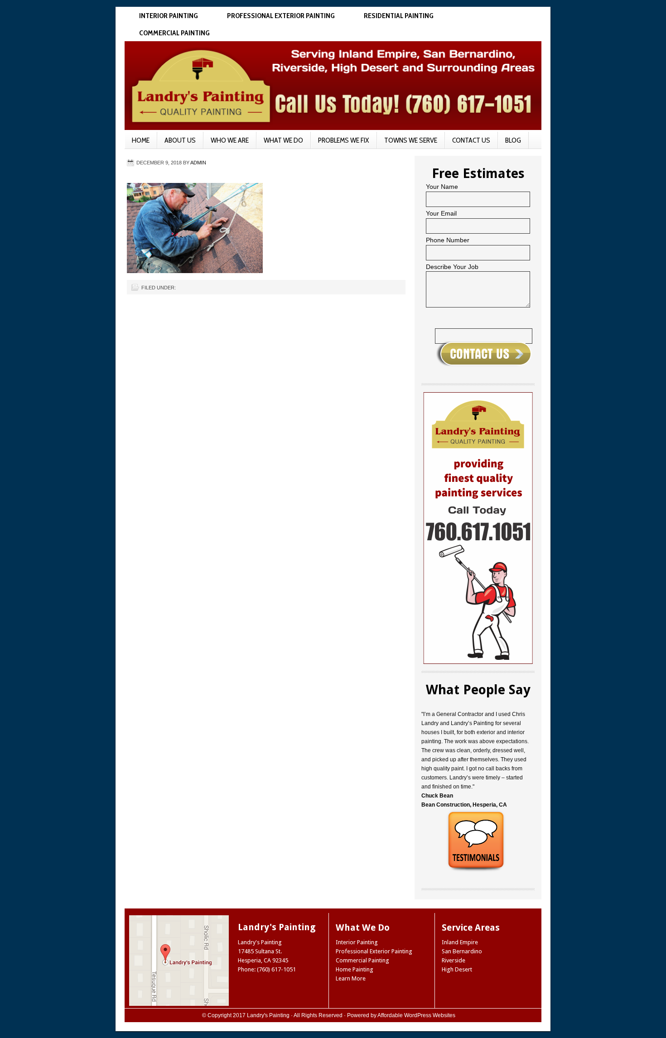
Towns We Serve (410, 140)
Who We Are (230, 140)
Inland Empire (460, 942)
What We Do (283, 140)
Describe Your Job (452, 266)
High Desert (457, 969)
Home (141, 140)
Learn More (351, 978)
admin (198, 162)
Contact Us (471, 140)
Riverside (453, 960)
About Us (180, 140)
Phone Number (447, 240)
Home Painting (354, 969)
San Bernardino (462, 951)
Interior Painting (168, 15)
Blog (513, 140)
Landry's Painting (268, 1015)
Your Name (442, 186)
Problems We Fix (343, 140)
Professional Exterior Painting (281, 15)
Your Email (441, 213)
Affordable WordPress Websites (416, 1015)
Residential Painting (399, 15)
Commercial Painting (174, 33)
